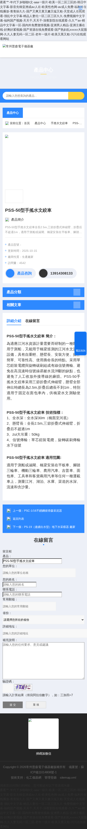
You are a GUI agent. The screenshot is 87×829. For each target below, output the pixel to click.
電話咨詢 (80, 350)
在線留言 (32, 321)
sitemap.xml (68, 777)
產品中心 (13, 112)
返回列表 (18, 518)
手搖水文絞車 (59, 123)
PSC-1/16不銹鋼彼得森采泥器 (43, 510)
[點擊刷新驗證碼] (23, 687)
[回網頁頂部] (80, 336)
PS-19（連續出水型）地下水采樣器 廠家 (49, 526)
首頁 (27, 123)
